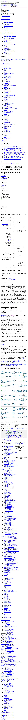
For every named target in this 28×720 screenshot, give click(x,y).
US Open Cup (10, 453)
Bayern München (11, 516)
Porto (8, 515)
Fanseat (9, 278)
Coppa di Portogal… (11, 474)
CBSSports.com (4, 361)
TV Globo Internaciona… (13, 648)
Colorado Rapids (12, 559)
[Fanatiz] (3, 60)
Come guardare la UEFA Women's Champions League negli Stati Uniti (13, 364)
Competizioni (4, 33)
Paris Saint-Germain (11, 519)
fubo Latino (9, 674)
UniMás (8, 653)
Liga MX (9, 484)
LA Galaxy (10, 565)
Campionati (6, 446)
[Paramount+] (22, 59)
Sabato (8, 439)
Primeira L (6, 716)
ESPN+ (8, 633)
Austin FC (10, 568)
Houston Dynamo (12, 552)
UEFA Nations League (9, 50)
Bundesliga (9, 470)
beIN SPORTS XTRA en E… (14, 661)
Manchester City (10, 499)
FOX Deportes (10, 651)
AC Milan (9, 511)
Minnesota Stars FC (12, 563)
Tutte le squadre (7, 572)
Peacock (9, 655)
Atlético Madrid (10, 507)
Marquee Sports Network (10, 124)
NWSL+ (9, 682)
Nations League (10, 463)
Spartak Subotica (11, 315)
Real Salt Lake (11, 560)
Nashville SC (11, 529)
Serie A (8, 468)
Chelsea (8, 496)
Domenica (9, 440)
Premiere (9, 683)
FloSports (9, 671)
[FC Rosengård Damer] (4, 178)
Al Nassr (9, 522)
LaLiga (8, 467)
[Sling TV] (9, 59)
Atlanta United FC (12, 544)
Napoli (8, 512)
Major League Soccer (12, 452)
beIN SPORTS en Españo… (13, 638)
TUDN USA (10, 641)
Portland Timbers (12, 561)
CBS (8, 622)
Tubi (8, 687)
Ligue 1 (8, 471)
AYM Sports (10, 659)
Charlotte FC (11, 534)
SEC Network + (10, 686)
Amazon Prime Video (12, 656)
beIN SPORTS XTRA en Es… (11, 108)
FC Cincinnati (11, 536)
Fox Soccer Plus (10, 629)
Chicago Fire (11, 532)
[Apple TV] (15, 59)
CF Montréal (11, 547)
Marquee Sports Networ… (13, 678)
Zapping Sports (10, 691)
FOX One (9, 672)
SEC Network (10, 684)
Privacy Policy (10, 428)
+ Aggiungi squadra (8, 22)
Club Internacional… (12, 530)
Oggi (8, 436)
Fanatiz (8, 620)
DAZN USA (10, 644)
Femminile (6, 698)
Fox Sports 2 (10, 634)
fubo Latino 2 (10, 675)
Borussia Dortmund (11, 518)
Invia (16, 424)
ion (7, 676)
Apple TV (9, 636)
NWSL (8, 455)
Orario (12, 13)
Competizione (5, 13)
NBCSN (9, 645)
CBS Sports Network (12, 626)
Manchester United (11, 500)
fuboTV (8, 640)
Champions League (11, 460)
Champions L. (7, 700)
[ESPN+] (8, 60)
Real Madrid (9, 506)
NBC (8, 625)
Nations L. (6, 703)
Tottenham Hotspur (11, 502)
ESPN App (12, 362)
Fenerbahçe (9, 520)
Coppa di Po (6, 718)
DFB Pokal (9, 475)
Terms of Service (20, 428)
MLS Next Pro (10, 679)
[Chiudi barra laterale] (1, 161)
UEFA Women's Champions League (9, 163)
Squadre (5, 489)
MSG (8, 680)
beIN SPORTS (10, 621)
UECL (5, 704)
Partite (5, 430)
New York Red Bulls (12, 538)
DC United (10, 543)
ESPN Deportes (10, 630)
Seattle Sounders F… (13, 567)
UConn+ (9, 688)
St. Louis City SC (12, 557)
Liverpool (9, 498)
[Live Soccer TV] (5, 1)
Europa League (10, 462)
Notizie (5, 696)
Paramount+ (9, 637)
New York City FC (12, 537)
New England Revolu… (13, 533)
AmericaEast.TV (11, 657)
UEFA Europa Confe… (12, 464)
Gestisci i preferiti (6, 16)
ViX (8, 690)
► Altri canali (4, 141)
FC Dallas (10, 556)
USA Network (10, 643)
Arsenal (8, 495)
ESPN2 (8, 628)
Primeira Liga (10, 473)
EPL (5, 710)
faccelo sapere (13, 303)
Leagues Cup (10, 483)
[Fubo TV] (3, 59)
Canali (5, 575)
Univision (9, 652)
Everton (8, 503)
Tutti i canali (6, 694)
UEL (5, 702)
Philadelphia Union (12, 545)
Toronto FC (11, 541)
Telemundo (9, 647)
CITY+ (8, 667)
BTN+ (8, 663)
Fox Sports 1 (10, 632)
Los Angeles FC (11, 553)
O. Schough (3, 185)
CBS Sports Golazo (11, 664)
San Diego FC (11, 564)
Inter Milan (9, 510)
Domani (8, 437)
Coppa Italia (9, 477)
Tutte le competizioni (8, 486)
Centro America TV (11, 666)
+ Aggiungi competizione (10, 36)
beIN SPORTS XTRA (12, 660)
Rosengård (3, 176)
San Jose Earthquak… (13, 555)
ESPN (8, 624)
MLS (5, 707)
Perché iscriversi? (22, 424)
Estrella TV (9, 668)
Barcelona (9, 504)
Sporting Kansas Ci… (13, 570)
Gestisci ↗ (7, 19)
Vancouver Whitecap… (13, 551)
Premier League (10, 466)
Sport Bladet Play (12, 279)
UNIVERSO (10, 649)
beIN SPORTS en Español (10, 85)
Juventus (9, 508)
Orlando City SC (12, 540)
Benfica (8, 514)
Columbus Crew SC (13, 548)
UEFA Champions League (10, 44)
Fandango (9, 670)
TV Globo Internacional (9, 95)
